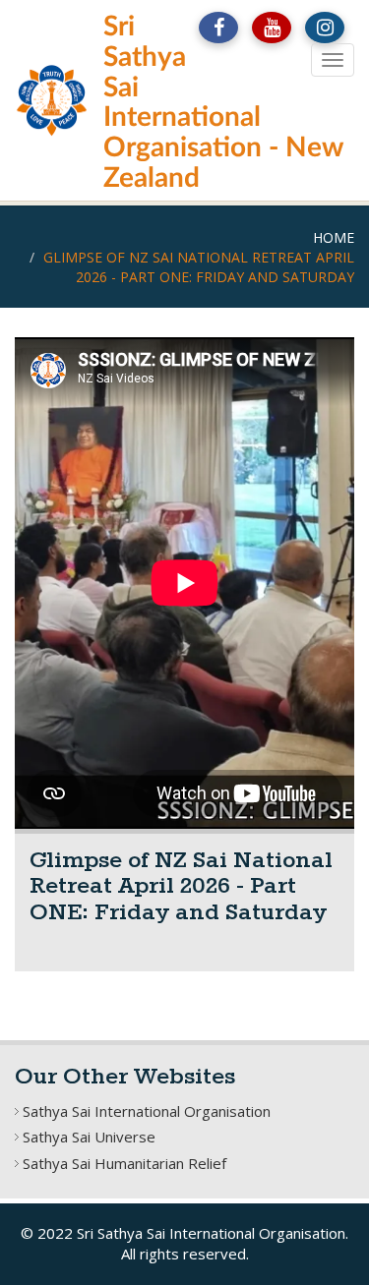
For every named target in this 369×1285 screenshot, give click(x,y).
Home (333, 237)
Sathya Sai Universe (89, 1136)
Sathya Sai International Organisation (147, 1111)
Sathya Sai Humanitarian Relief (124, 1163)
